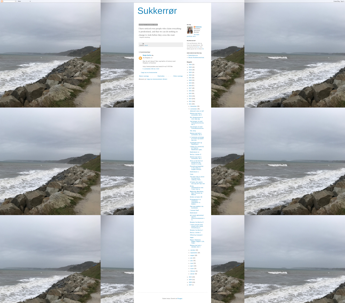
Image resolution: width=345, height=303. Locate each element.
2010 (190, 277)
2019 (190, 83)
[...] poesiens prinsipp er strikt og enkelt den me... (197, 138)
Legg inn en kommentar (149, 73)
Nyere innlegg (144, 76)
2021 (190, 78)
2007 (190, 285)
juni (191, 261)
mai (192, 263)
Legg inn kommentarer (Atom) (157, 79)
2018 (190, 86)
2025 (190, 67)
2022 (190, 75)
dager (192, 238)
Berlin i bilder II (195, 155)
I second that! (194, 210)
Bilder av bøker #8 (196, 197)
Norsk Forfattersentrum (196, 58)
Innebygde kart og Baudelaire (196, 143)
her (198, 47)
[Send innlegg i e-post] (143, 44)
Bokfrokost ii (194, 172)
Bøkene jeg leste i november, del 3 (196, 114)
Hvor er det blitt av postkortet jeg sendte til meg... (196, 162)
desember (193, 106)
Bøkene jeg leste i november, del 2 (196, 134)
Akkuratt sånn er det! (197, 111)
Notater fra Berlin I (196, 230)
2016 (190, 91)
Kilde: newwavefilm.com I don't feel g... (197, 187)
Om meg (193, 131)
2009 (190, 280)
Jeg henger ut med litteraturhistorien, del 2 (197, 123)
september (194, 253)
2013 (190, 99)
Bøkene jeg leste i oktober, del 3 (196, 246)
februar (193, 271)
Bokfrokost (193, 213)
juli (191, 258)
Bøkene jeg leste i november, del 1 (196, 158)
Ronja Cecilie (147, 55)
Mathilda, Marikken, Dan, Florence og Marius (197, 193)
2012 (190, 101)
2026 (190, 65)
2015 (190, 94)
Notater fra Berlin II (196, 222)
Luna (191, 174)
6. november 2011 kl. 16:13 (151, 69)
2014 (190, 96)
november (193, 109)
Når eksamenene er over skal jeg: (196, 118)
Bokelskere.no (193, 55)
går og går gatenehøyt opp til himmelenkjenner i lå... (197, 217)
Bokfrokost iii (194, 152)
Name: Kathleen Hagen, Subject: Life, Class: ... (197, 241)
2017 (190, 88)
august (192, 255)
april (192, 266)
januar (192, 274)
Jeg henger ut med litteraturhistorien (197, 127)
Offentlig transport (196, 235)
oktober (193, 250)
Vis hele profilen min (193, 35)
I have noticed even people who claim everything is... (196, 226)
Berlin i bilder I (195, 233)
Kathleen (199, 27)
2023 (190, 72)
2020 (190, 80)
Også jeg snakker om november (196, 207)
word (146, 45)
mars (192, 269)
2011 (190, 104)
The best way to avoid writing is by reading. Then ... (197, 178)
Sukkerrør (157, 11)
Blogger (179, 299)
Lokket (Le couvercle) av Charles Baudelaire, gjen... (197, 148)
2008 (190, 282)
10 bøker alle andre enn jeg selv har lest (197, 183)
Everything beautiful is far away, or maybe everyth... (196, 168)
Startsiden (161, 76)
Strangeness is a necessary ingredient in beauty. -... (195, 202)
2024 (190, 70)
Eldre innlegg (177, 76)
